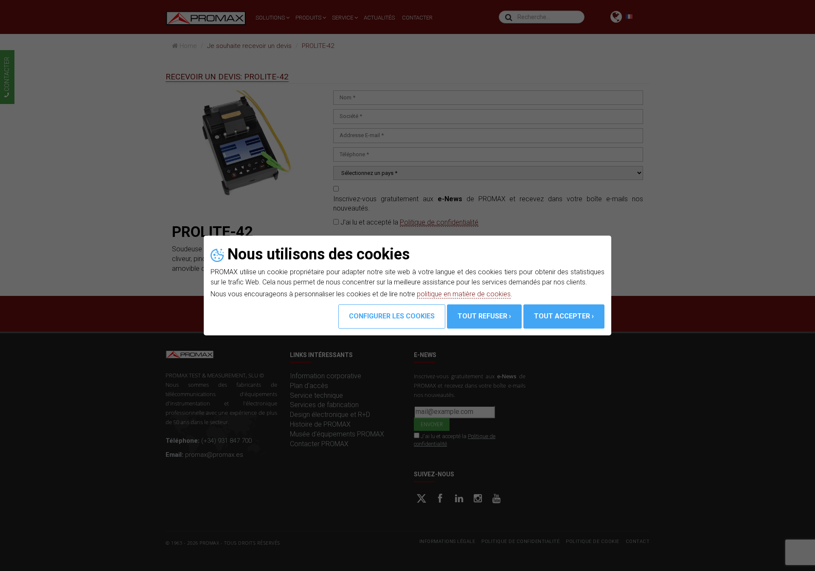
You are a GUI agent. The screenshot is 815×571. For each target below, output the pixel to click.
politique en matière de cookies (464, 294)
